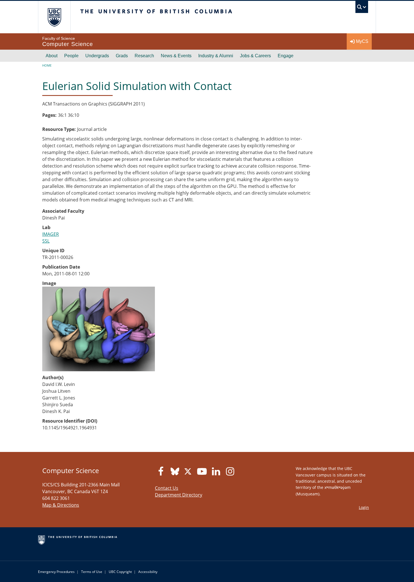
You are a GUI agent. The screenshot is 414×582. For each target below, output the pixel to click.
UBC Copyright (120, 571)
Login (364, 507)
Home (47, 65)
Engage (285, 55)
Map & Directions (60, 505)
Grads (122, 55)
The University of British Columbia (54, 17)
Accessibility (147, 571)
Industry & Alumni (215, 55)
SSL (46, 241)
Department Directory (178, 495)
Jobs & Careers (255, 55)
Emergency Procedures (56, 571)
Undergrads (97, 55)
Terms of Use (91, 571)
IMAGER (50, 234)
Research (144, 55)
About (51, 55)
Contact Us (166, 488)
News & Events (176, 55)
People (71, 55)
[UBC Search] (361, 8)
